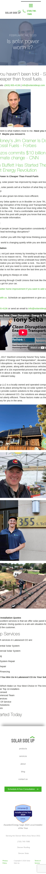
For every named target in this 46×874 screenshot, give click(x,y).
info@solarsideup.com (33, 85)
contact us (23, 779)
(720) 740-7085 (31, 12)
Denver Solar (23, 853)
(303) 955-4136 (12, 85)
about (23, 764)
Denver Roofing (23, 847)
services (23, 756)
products (23, 749)
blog (23, 772)
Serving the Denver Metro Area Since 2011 (23, 836)
